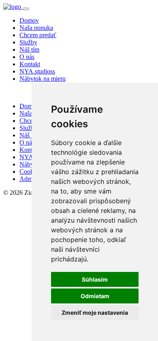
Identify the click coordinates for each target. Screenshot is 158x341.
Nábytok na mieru (42, 78)
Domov (29, 20)
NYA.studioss (37, 71)
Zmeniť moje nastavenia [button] (95, 312)
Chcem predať (37, 35)
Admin (28, 178)
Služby (28, 42)
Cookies (30, 171)
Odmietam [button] (95, 296)
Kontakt (29, 64)
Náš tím (29, 49)
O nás (26, 56)
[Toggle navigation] (26, 9)
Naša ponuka (36, 27)
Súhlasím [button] (95, 279)
